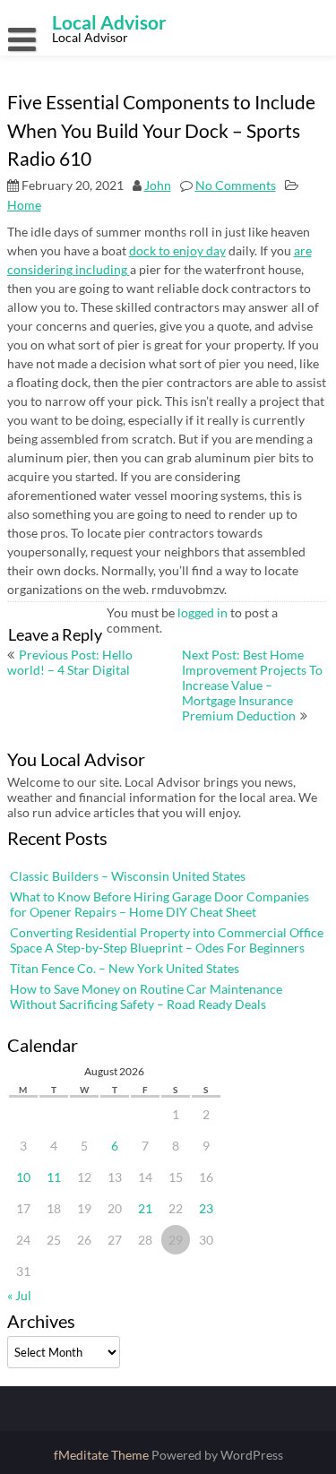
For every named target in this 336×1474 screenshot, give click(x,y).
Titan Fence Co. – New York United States (124, 968)
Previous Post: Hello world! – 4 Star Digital (70, 662)
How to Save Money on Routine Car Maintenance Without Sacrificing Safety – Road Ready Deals (146, 996)
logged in (202, 612)
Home (24, 204)
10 (23, 1177)
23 (206, 1208)
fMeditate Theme (102, 1454)
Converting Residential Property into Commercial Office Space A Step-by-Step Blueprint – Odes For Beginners (166, 940)
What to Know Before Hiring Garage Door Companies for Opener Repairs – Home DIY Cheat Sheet (159, 904)
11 (54, 1177)
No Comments (235, 185)
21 (145, 1208)
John (157, 185)
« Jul (19, 1295)
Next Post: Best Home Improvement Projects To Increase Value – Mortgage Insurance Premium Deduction (252, 685)
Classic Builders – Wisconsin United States (128, 876)
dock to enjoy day (177, 250)
